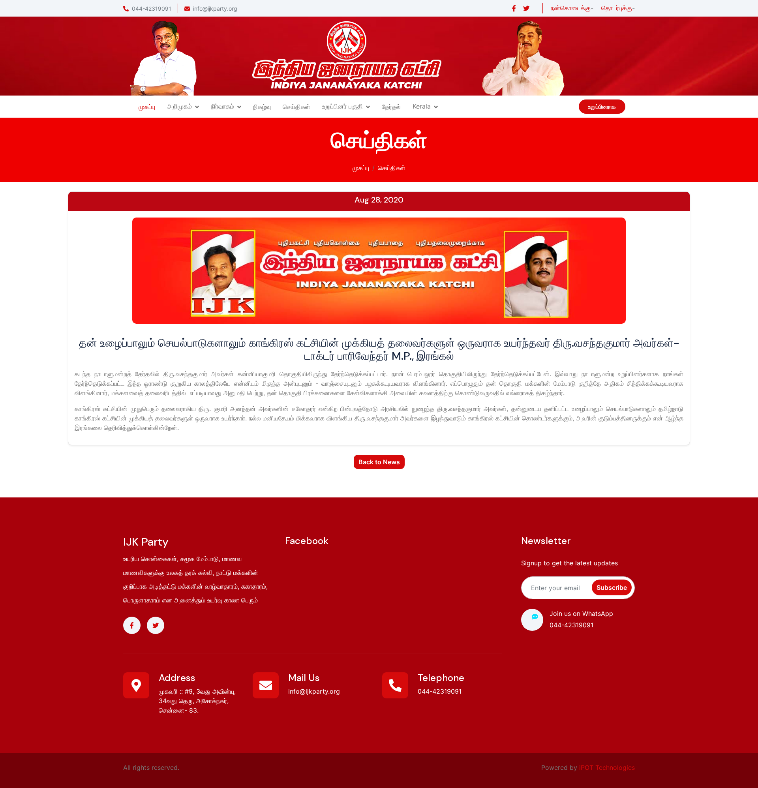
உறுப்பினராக (602, 106)
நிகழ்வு (262, 107)
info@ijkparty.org (215, 8)
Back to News (379, 462)
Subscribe (612, 587)
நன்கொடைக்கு (571, 8)
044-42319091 (151, 8)
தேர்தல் (391, 107)
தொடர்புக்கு (616, 8)
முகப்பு (147, 107)
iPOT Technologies (607, 767)
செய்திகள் (296, 107)
